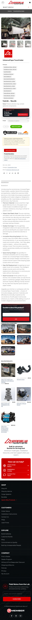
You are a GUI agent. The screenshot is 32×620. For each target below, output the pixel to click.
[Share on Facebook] (7, 173)
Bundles (4, 497)
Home (10, 11)
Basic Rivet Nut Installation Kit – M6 (5, 405)
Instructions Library (10, 150)
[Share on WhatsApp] (4, 173)
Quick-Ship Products (8, 500)
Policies (4, 568)
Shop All (4, 488)
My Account (5, 573)
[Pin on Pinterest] (15, 173)
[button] (3, 2)
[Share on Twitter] (9, 173)
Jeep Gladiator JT (7, 76)
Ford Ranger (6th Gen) (8, 74)
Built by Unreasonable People (11, 545)
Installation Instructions (9, 514)
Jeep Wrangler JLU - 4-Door (10, 88)
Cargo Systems (6, 494)
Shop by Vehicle (6, 491)
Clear (27, 118)
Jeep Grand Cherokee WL (9, 78)
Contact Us (5, 517)
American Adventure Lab (12, 169)
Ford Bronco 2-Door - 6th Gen (10, 67)
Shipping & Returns (7, 565)
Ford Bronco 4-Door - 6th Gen (10, 69)
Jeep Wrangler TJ (7, 90)
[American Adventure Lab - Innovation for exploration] (16, 2)
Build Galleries (6, 534)
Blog (3, 539)
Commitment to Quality (9, 542)
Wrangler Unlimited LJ (8, 98)
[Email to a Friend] (12, 173)
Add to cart (16, 126)
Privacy (3, 571)
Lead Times (5, 522)
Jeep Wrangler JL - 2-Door (9, 86)
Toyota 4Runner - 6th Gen (9, 95)
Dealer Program (6, 559)
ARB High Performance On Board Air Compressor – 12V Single (5, 429)
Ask (16, 319)
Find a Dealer (5, 556)
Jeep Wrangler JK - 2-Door (9, 81)
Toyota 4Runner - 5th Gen (9, 93)
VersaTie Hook (20, 379)
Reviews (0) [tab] (4, 185)
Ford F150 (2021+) (7, 71)
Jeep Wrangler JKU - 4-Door (10, 83)
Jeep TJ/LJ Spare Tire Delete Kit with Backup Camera (7, 381)
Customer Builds (6, 536)
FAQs (3, 519)
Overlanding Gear (18, 11)
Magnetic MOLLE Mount (21, 404)
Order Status (5, 511)
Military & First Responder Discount (13, 562)
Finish (4, 120)
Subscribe (17, 599)
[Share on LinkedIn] (18, 173)
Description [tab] (5, 182)
